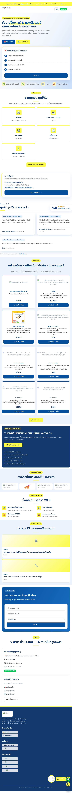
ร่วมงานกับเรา (50, 787)
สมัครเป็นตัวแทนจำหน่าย (13, 445)
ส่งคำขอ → (36, 624)
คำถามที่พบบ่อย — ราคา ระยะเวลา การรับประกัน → (19, 187)
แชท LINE (63, 9)
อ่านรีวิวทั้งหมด (22, 254)
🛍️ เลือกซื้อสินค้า (23, 42)
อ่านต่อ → (5, 555)
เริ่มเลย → (36, 75)
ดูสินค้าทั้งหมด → (36, 420)
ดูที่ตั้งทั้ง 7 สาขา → (12, 699)
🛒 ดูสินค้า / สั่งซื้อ (19, 305)
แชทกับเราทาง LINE (10, 670)
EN (57, 9)
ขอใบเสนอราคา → (36, 193)
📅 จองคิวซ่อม (8, 42)
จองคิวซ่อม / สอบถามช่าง (36, 165)
